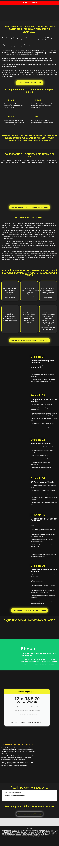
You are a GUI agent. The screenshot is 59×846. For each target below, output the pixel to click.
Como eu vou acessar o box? (13, 792)
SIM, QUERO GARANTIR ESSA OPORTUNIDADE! (27, 722)
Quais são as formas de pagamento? (15, 795)
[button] (2, 628)
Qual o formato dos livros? (12, 799)
